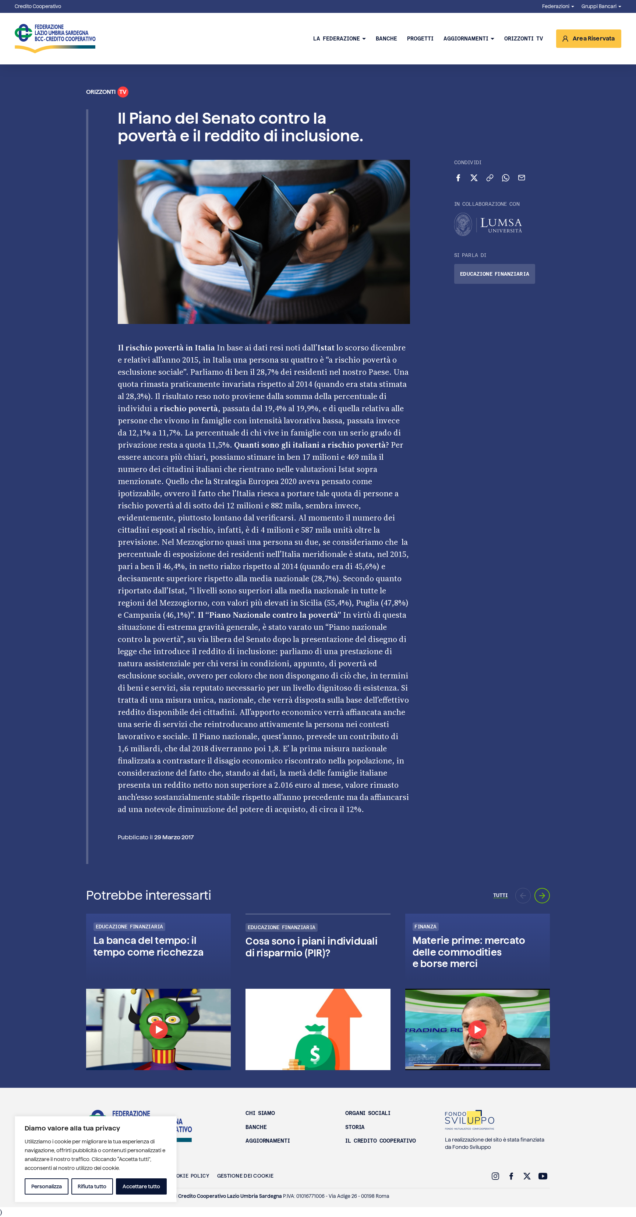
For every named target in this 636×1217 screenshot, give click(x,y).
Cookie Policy (189, 1176)
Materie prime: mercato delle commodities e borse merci (469, 952)
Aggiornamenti (466, 38)
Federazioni (555, 6)
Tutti (500, 895)
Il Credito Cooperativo (380, 1140)
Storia (355, 1127)
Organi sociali (368, 1113)
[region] (96, 1159)
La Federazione (336, 38)
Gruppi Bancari (599, 6)
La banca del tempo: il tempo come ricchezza (148, 946)
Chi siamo (260, 1113)
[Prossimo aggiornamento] (542, 895)
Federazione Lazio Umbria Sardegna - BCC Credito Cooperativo (55, 38)
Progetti (420, 38)
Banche (386, 38)
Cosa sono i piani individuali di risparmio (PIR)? (311, 946)
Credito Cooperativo (38, 6)
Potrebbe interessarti (148, 895)
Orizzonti (106, 91)
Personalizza (46, 1186)
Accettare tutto (141, 1186)
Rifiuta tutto (92, 1186)
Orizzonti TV (523, 38)
